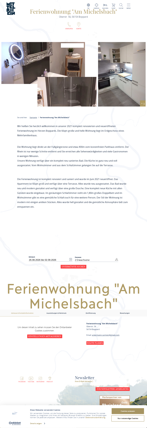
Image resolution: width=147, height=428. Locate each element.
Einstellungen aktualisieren (44, 336)
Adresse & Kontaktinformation (22, 313)
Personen (78, 257)
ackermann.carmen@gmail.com (105, 335)
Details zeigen (36, 423)
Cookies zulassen (128, 411)
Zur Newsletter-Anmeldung (113, 389)
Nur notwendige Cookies (128, 418)
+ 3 (143, 103)
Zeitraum (32, 257)
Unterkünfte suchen (73, 266)
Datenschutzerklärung (95, 417)
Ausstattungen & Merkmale (56, 313)
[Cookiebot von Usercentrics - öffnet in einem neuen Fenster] (15, 423)
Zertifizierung (91, 313)
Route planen (95, 343)
